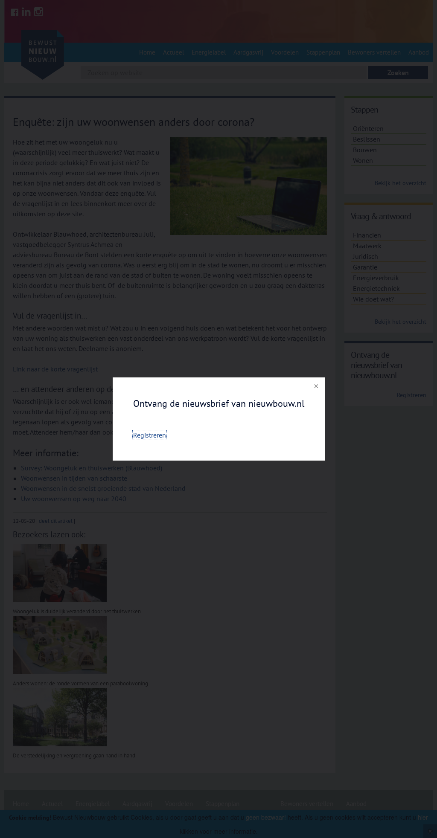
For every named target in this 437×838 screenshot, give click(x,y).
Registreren (149, 435)
